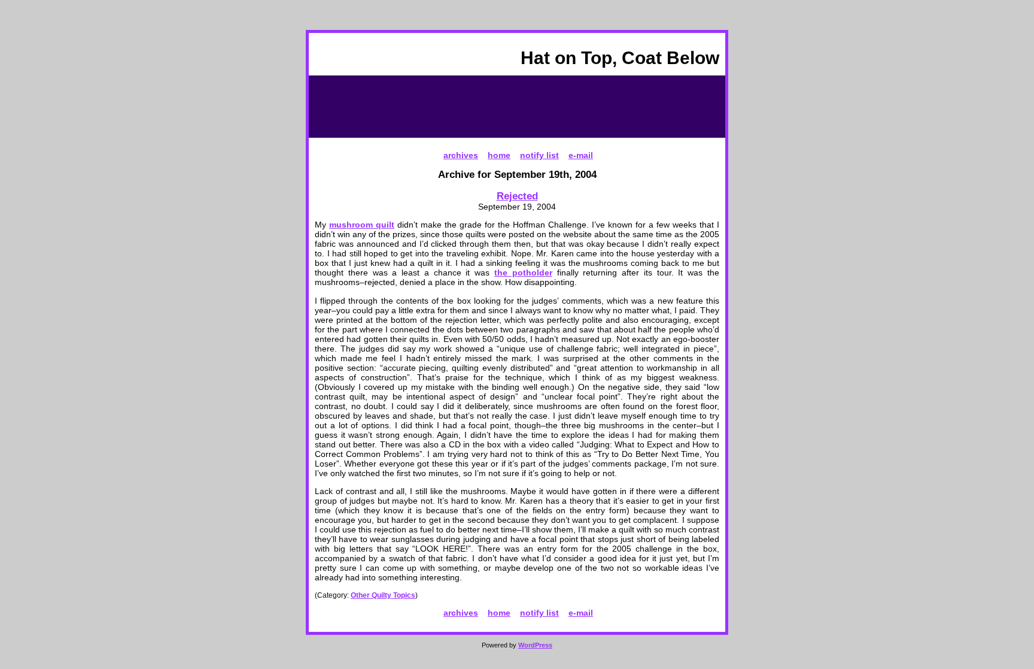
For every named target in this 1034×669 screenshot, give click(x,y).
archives (460, 155)
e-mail (580, 155)
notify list (539, 155)
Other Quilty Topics (383, 595)
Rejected (517, 196)
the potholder (523, 272)
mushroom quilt (361, 224)
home (499, 155)
